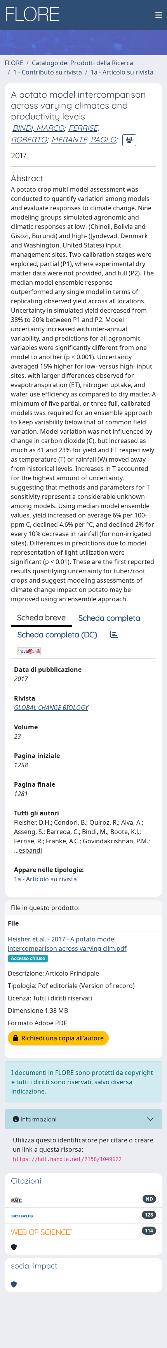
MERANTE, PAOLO (83, 139)
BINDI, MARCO (38, 128)
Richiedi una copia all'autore (61, 1038)
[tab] (114, 634)
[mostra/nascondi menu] (158, 15)
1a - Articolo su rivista (121, 72)
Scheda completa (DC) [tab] (57, 634)
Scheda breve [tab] (41, 617)
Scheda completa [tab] (109, 618)
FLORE (14, 63)
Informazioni (37, 1119)
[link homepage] (35, 15)
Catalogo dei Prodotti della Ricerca (82, 63)
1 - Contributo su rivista (47, 72)
